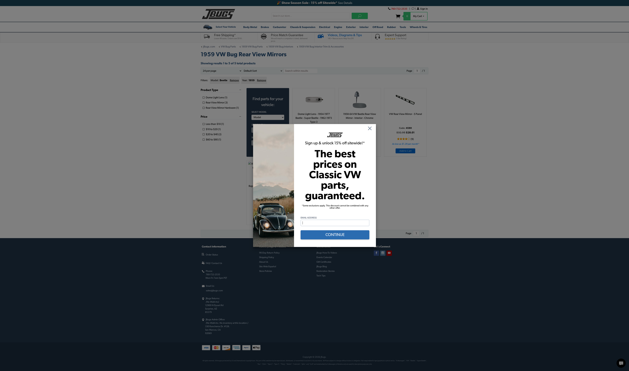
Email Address (309, 218)
